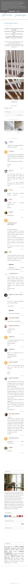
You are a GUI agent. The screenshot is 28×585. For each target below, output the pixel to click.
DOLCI (17, 549)
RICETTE (13, 556)
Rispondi (21, 148)
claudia (11, 142)
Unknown (11, 336)
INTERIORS (21, 551)
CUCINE (22, 548)
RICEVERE (18, 556)
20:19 (10, 311)
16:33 (10, 327)
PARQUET (22, 555)
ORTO (19, 555)
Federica (11, 151)
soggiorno (6, 562)
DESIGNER (13, 549)
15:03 (8, 227)
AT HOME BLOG (13, 273)
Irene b (11, 170)
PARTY (5, 556)
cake (12, 559)
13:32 (10, 338)
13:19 (10, 191)
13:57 (10, 200)
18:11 (10, 363)
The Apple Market (14, 318)
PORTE (9, 556)
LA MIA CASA (8, 555)
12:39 (10, 152)
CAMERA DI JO (10, 546)
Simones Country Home (16, 294)
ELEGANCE (22, 549)
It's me (11, 190)
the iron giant (13, 562)
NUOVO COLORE (9, 131)
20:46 (10, 415)
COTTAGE (18, 548)
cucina (18, 559)
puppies (16, 561)
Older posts (8, 111)
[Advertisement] (14, 574)
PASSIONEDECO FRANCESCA (12, 223)
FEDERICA (12, 349)
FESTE (10, 551)
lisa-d (10, 199)
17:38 (10, 275)
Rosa (10, 252)
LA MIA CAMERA (21, 553)
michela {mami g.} (14, 325)
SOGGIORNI (7, 558)
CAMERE (16, 546)
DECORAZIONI (7, 549)
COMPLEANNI (13, 548)
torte (16, 562)
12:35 (10, 379)
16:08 (10, 253)
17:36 (10, 265)
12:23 (10, 143)
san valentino (21, 561)
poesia (13, 561)
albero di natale (14, 558)
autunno (22, 558)
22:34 (10, 319)
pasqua (10, 561)
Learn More (12, 11)
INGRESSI (15, 551)
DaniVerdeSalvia (14, 378)
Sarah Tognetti (13, 362)
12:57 (10, 172)
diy (20, 559)
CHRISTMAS (7, 548)
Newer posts (19, 115)
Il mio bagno (14, 553)
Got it (18, 11)
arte (19, 558)
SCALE (10, 25)
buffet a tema (7, 559)
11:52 (10, 439)
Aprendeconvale (14, 438)
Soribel (11, 212)
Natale (15, 555)
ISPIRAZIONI (8, 553)
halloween (6, 561)
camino (14, 559)
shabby (11, 447)
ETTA (5, 551)
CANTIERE (7, 25)
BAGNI (5, 546)
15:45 (10, 350)
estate (22, 559)
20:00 (10, 448)
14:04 (10, 213)
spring (9, 562)
